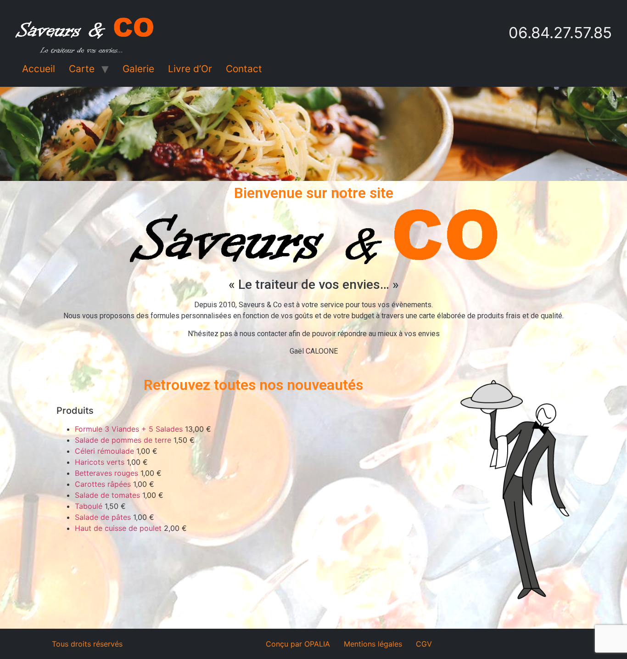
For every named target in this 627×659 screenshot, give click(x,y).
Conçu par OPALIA (298, 643)
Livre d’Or (190, 68)
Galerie (138, 68)
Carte (82, 68)
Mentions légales (373, 643)
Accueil (38, 68)
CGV (424, 643)
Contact (244, 68)
